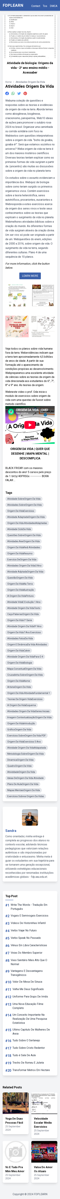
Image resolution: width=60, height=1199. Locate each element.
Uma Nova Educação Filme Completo (27, 1006)
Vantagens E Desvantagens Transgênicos (27, 973)
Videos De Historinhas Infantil (28, 923)
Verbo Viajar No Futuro (24, 930)
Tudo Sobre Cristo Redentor (28, 1047)
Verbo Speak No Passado (26, 937)
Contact (35, 6)
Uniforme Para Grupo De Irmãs (30, 996)
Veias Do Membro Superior (26, 952)
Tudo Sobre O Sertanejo (26, 1040)
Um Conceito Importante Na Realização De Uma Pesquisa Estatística (29, 1018)
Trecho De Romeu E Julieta (28, 1062)
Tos (45, 6)
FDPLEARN (13, 5)
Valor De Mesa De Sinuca (27, 981)
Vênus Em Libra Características (29, 945)
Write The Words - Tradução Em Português (29, 906)
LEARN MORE (30, 275)
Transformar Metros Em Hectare (31, 1070)
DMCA (53, 6)
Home (8, 82)
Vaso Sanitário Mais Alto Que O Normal (29, 962)
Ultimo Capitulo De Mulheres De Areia (31, 1031)
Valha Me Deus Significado (28, 989)
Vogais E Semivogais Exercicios (29, 915)
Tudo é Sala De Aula (24, 1055)
